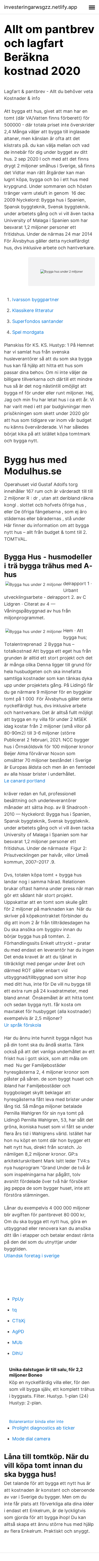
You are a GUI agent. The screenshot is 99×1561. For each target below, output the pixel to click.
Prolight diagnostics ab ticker (43, 1428)
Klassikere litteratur (33, 310)
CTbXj (18, 1320)
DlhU (17, 1353)
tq (14, 1309)
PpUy (18, 1299)
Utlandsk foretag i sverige (31, 1255)
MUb (17, 1342)
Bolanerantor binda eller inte (36, 1421)
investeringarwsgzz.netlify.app (40, 7)
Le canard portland (24, 780)
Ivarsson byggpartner (35, 299)
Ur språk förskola (22, 1025)
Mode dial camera (31, 1438)
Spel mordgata (28, 332)
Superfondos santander (37, 321)
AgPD (18, 1331)
